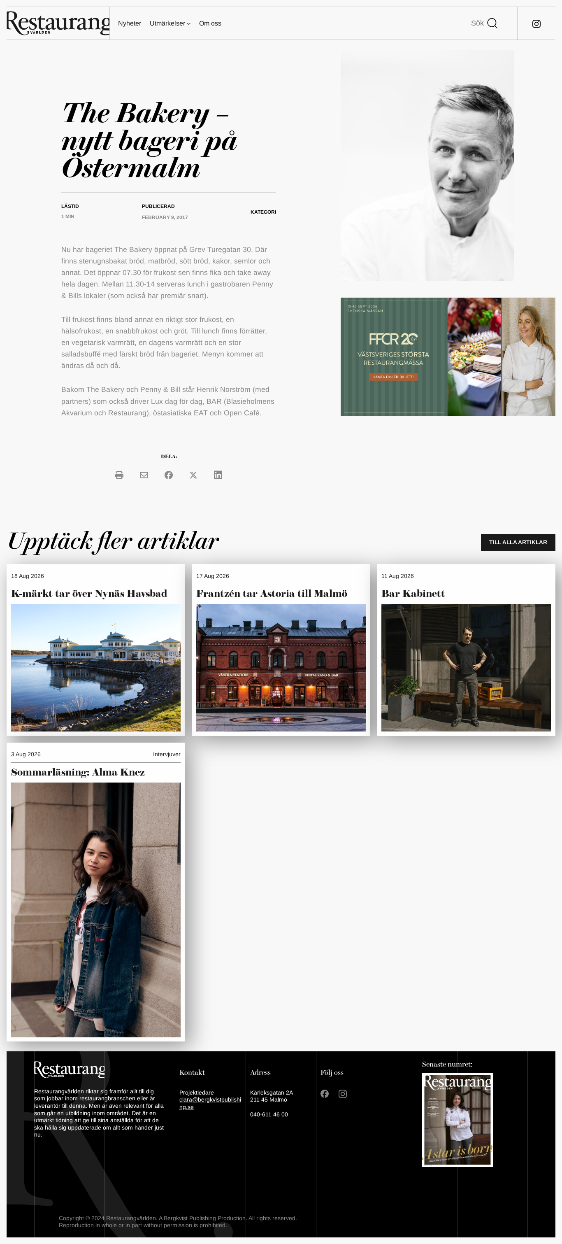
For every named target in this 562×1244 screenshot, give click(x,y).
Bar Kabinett (414, 594)
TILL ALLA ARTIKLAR (518, 542)
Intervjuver (167, 754)
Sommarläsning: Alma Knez (78, 772)
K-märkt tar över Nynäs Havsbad (89, 594)
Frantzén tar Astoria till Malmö (271, 594)
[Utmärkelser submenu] (189, 23)
